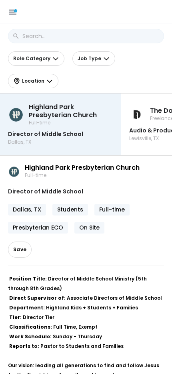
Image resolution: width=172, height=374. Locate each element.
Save (19, 249)
